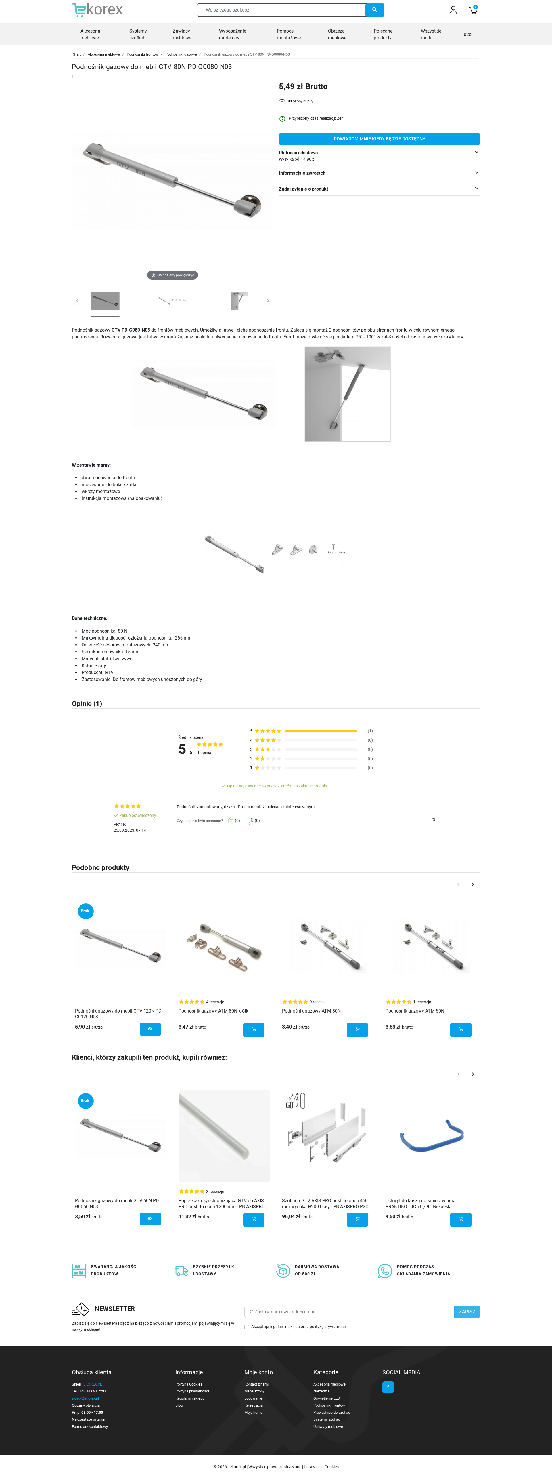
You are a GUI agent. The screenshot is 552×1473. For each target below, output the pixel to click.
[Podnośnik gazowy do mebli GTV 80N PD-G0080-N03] (105, 302)
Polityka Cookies (188, 1384)
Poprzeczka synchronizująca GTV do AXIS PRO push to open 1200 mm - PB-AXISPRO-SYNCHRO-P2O (222, 1206)
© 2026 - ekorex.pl (230, 1466)
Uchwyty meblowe (328, 1426)
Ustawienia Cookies (321, 1466)
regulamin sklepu (285, 1326)
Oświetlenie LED (326, 1398)
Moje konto (253, 1412)
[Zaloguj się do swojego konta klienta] (453, 10)
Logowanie (253, 1398)
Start (77, 54)
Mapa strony (254, 1391)
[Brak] (120, 946)
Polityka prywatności (192, 1391)
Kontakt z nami (256, 1384)
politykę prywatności (328, 1326)
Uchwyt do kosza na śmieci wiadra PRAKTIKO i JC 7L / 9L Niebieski (421, 1203)
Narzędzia (321, 1391)
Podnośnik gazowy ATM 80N (311, 1011)
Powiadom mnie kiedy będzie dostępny (379, 139)
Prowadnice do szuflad (331, 1412)
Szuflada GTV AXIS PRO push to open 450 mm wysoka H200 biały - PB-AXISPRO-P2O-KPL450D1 (326, 1206)
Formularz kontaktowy (90, 1426)
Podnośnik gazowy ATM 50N (415, 1011)
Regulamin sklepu (189, 1398)
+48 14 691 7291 (92, 1391)
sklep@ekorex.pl (85, 1398)
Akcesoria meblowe (104, 54)
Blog (179, 1405)
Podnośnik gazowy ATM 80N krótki (214, 1011)
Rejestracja (253, 1405)
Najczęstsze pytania (88, 1419)
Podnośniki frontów (142, 54)
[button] (473, 10)
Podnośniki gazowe (181, 54)
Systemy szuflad (326, 1419)
